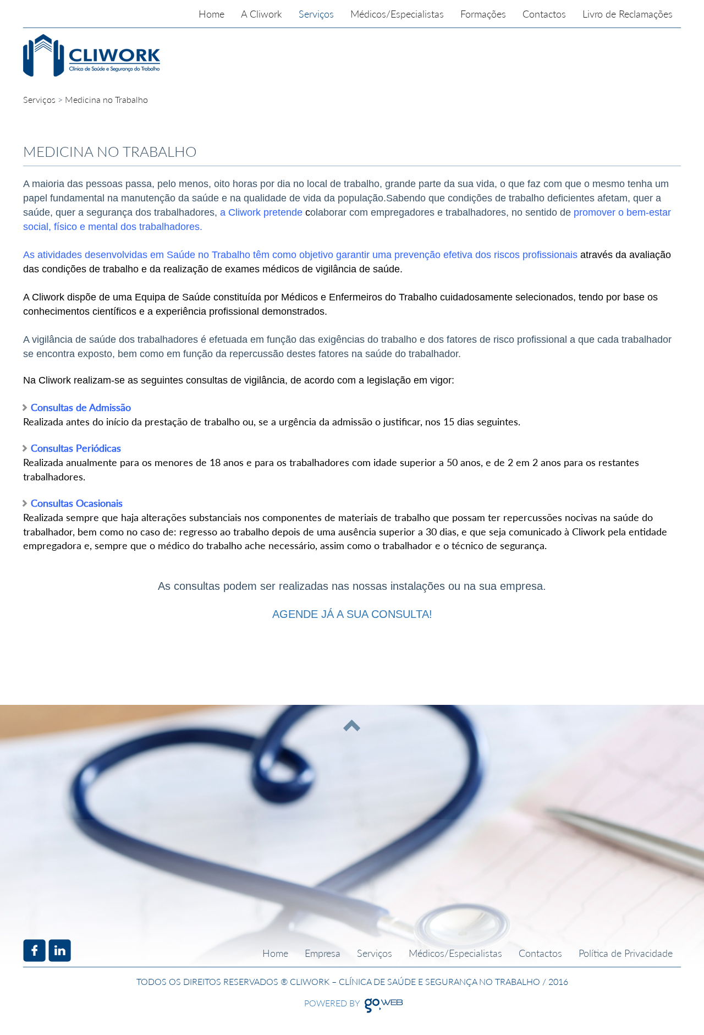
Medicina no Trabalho (106, 99)
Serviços (39, 99)
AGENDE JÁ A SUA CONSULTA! (352, 614)
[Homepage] (150, 55)
